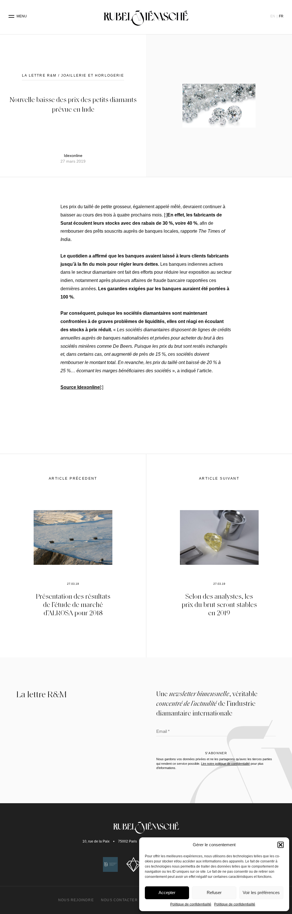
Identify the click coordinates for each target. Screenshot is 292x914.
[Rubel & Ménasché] (146, 16)
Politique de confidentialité (190, 904)
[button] (280, 845)
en (272, 16)
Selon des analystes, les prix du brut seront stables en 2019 (219, 604)
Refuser (214, 892)
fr (281, 16)
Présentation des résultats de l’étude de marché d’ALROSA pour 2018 (73, 604)
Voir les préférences (261, 892)
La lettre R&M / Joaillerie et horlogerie (73, 75)
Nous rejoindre (76, 900)
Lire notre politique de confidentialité (225, 763)
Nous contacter (119, 900)
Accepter (167, 892)
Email (163, 731)
